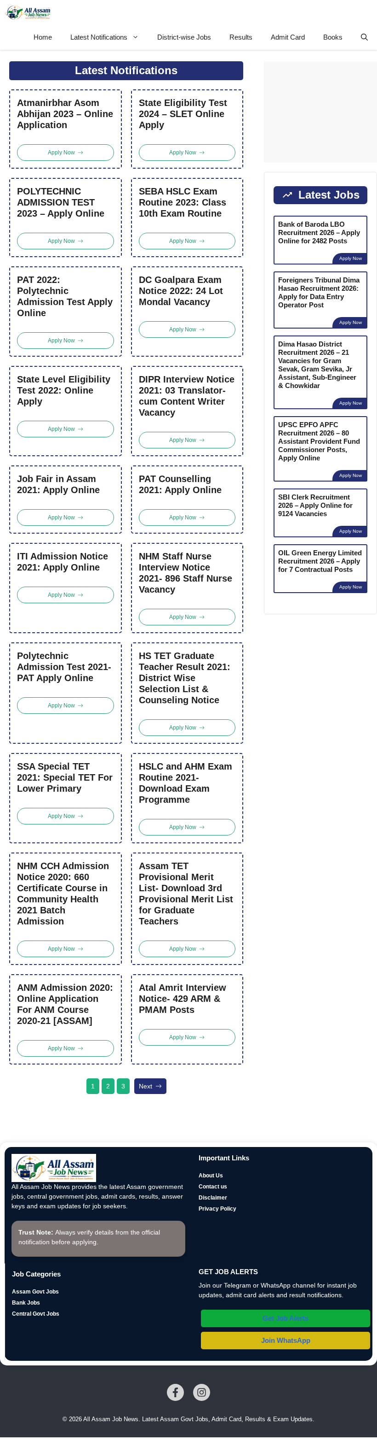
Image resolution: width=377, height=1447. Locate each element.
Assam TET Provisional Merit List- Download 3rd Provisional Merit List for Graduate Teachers (186, 893)
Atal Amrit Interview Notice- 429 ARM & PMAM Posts (182, 998)
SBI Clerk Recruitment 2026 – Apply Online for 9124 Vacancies (315, 505)
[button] (364, 37)
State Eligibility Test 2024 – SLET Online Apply (183, 114)
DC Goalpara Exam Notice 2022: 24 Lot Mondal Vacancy (181, 291)
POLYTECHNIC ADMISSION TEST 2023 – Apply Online (60, 202)
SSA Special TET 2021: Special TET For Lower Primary (65, 777)
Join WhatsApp (285, 1340)
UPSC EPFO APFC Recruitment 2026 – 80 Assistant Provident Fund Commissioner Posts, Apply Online (319, 441)
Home (43, 37)
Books (333, 37)
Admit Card (288, 37)
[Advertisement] (320, 112)
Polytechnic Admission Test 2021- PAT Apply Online (64, 667)
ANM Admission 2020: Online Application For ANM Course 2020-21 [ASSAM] (65, 1004)
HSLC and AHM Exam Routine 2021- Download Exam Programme (185, 783)
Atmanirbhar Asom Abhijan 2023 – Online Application (65, 114)
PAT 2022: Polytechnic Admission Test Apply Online (65, 296)
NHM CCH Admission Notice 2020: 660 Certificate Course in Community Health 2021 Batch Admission (63, 893)
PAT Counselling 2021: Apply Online (180, 484)
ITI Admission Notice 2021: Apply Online (62, 561)
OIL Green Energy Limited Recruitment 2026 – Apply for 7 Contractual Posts (320, 561)
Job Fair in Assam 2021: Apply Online (58, 484)
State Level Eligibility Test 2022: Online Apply (63, 390)
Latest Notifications (98, 37)
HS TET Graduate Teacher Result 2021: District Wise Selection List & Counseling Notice (184, 678)
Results (240, 37)
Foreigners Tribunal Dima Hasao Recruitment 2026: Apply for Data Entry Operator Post (319, 292)
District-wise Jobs (184, 37)
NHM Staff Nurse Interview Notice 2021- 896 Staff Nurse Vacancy (185, 572)
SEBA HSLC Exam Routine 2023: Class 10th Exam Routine (182, 202)
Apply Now (350, 258)
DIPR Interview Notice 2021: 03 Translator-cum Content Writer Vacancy (186, 396)
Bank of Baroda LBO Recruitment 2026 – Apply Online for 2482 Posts (319, 232)
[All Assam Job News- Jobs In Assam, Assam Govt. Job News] (28, 12)
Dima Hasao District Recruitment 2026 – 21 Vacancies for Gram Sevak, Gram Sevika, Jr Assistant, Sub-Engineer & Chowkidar (317, 364)
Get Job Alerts (285, 1318)
